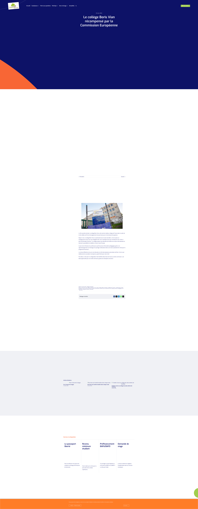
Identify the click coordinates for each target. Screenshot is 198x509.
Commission (92, 287)
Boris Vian (83, 287)
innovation (93, 288)
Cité (86, 287)
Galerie (76, 383)
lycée (104, 288)
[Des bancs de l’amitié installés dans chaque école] (123, 382)
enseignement (110, 287)
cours (95, 287)
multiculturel (107, 288)
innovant (89, 288)
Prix (122, 288)
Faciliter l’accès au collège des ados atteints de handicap (73, 383)
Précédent (82, 176)
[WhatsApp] (121, 296)
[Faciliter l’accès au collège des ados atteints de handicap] (74, 383)
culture (97, 287)
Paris (110, 288)
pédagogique (120, 288)
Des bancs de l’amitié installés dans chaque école (121, 382)
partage (112, 288)
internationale (97, 288)
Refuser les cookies (77, 505)
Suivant (122, 176)
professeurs (80, 289)
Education (91, 286)
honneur (86, 288)
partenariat (116, 288)
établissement (118, 287)
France (84, 288)
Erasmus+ (114, 287)
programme (84, 289)
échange (100, 287)
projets (88, 289)
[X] (116, 296)
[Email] (123, 296)
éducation (105, 287)
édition (103, 287)
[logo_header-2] (14, 2)
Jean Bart (101, 288)
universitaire (91, 289)
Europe (122, 287)
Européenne (80, 288)
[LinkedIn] (119, 296)
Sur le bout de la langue (97, 382)
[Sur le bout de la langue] (99, 382)
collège (88, 287)
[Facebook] (114, 296)
